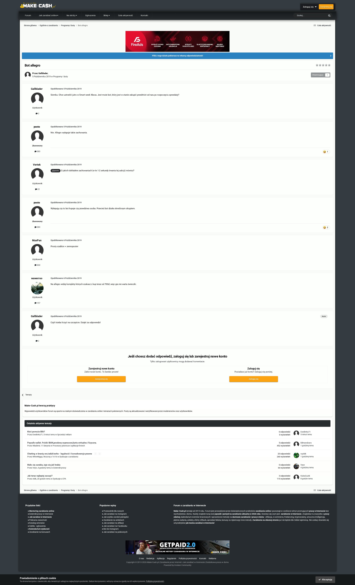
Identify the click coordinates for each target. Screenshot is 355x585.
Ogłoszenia (90, 15)
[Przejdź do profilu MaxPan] (37, 250)
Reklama (212, 558)
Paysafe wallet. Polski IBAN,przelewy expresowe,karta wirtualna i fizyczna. (62, 443)
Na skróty (71, 15)
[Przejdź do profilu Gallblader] (28, 75)
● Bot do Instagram (110, 529)
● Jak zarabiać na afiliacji (113, 523)
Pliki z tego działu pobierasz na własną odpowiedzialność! (177, 56)
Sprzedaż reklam (64, 434)
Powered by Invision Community (177, 565)
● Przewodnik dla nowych (113, 511)
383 (38, 151)
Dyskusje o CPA (59, 479)
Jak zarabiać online (48, 15)
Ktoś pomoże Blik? (36, 431)
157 (38, 303)
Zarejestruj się (326, 7)
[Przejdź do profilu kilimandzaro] (296, 444)
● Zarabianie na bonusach (39, 532)
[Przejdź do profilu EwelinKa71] (296, 433)
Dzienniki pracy (59, 468)
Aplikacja (161, 558)
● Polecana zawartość (37, 520)
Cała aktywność (125, 15)
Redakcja (150, 558)
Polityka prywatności (188, 558)
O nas (141, 558)
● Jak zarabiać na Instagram (114, 514)
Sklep (105, 15)
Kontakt (144, 15)
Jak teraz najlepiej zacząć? (39, 476)
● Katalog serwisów (36, 523)
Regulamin (171, 558)
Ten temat (318, 16)
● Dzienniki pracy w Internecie (40, 514)
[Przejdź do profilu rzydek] (296, 455)
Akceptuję (326, 579)
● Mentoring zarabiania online (41, 511)
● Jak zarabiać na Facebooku (114, 526)
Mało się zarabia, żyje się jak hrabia (43, 465)
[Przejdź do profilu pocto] (37, 136)
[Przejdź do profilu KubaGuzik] (296, 477)
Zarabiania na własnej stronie (266, 520)
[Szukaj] (329, 15)
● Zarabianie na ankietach (113, 520)
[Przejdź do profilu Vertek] (37, 174)
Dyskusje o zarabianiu (68, 457)
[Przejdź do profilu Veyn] (296, 466)
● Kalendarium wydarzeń (39, 529)
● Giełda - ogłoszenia (37, 526)
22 (38, 189)
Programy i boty (60, 76)
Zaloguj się (309, 7)
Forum (28, 15)
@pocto (55, 170)
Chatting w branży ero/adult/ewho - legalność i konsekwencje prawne (59, 453)
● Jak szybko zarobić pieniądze (115, 517)
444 (38, 265)
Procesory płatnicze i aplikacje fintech (69, 446)
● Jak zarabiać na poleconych (114, 532)
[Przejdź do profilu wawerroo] (37, 288)
